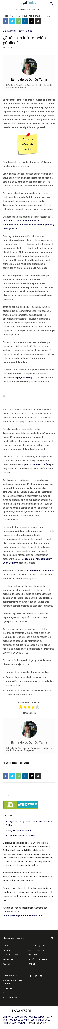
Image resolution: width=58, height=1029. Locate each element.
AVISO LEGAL (21, 1017)
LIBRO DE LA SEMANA (11, 955)
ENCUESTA (7, 950)
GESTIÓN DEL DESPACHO (38, 959)
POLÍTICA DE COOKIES (19, 1020)
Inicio (5, 16)
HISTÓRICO (7, 988)
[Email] (31, 21)
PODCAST (7, 964)
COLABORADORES (10, 976)
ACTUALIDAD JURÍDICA (37, 945)
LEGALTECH (33, 955)
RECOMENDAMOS (10, 997)
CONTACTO (8, 1017)
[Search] (52, 938)
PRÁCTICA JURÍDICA (36, 950)
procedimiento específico (37, 464)
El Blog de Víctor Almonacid (18, 830)
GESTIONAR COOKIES (40, 1020)
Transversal (16, 16)
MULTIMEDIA (8, 959)
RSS (4, 993)
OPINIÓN (32, 964)
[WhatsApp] (18, 21)
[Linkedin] (25, 21)
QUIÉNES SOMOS (37, 1017)
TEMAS (5, 945)
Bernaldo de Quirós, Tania (29, 79)
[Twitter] (12, 21)
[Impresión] (38, 21)
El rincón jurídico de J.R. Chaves (20, 835)
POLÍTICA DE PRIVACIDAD (14, 1023)
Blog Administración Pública (37, 16)
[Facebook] (5, 21)
